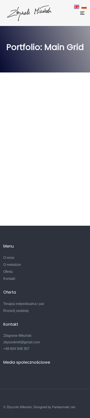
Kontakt (9, 278)
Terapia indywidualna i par (23, 304)
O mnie (8, 258)
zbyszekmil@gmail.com (21, 342)
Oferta (8, 272)
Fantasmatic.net (63, 407)
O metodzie (12, 265)
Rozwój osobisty (16, 311)
